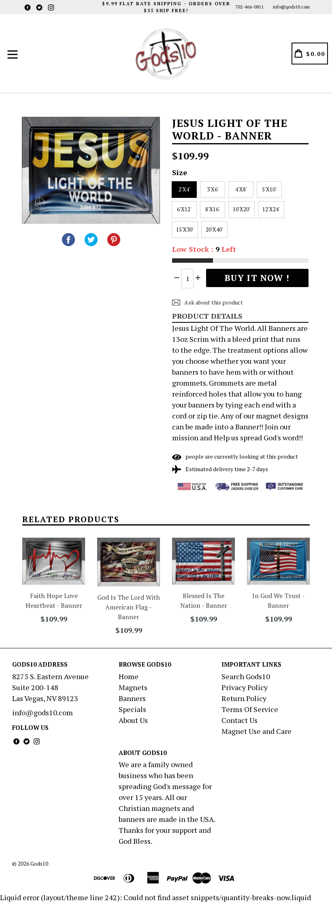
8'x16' (212, 209)
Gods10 (39, 863)
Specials (132, 709)
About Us (133, 720)
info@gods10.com (291, 7)
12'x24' (271, 209)
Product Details (207, 316)
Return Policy (243, 698)
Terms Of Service (249, 709)
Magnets (133, 687)
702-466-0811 (249, 7)
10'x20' (241, 209)
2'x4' (184, 189)
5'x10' (269, 189)
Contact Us (239, 720)
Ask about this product (213, 302)
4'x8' (241, 189)
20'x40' (214, 229)
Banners (132, 698)
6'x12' (184, 209)
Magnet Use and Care (256, 731)
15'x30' (185, 229)
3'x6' (213, 189)
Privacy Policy (244, 687)
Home (128, 676)
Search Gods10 (245, 676)
